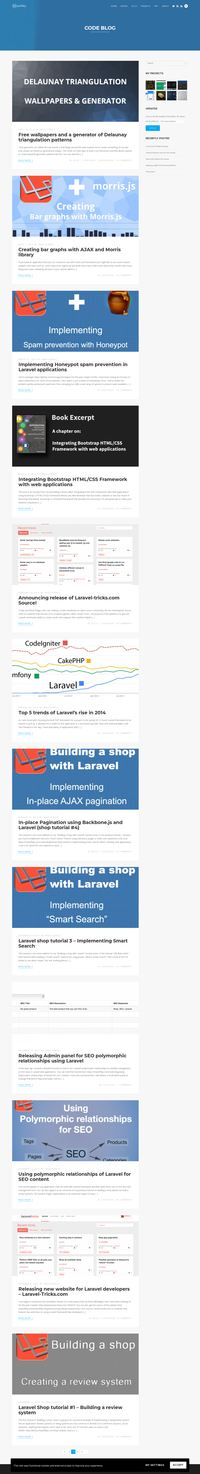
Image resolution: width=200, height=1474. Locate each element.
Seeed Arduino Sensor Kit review (160, 152)
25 (124, 508)
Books (124, 6)
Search (186, 6)
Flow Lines (150, 171)
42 (124, 966)
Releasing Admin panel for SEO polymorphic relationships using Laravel (72, 1058)
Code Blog (89, 160)
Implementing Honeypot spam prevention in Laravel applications (73, 367)
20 (124, 275)
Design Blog (106, 160)
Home (114, 6)
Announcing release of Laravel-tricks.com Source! (68, 600)
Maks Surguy (47, 129)
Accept (178, 1465)
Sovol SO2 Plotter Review (157, 146)
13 (124, 160)
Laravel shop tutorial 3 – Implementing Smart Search (73, 943)
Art (156, 6)
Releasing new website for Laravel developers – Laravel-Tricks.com (74, 1291)
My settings (155, 1465)
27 (124, 851)
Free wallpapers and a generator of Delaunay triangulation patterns (72, 137)
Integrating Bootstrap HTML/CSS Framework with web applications (72, 481)
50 (124, 623)
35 (124, 1200)
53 (124, 1436)
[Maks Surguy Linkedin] (181, 6)
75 (124, 733)
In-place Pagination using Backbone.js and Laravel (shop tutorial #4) (70, 824)
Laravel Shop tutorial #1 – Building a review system (70, 1410)
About (165, 6)
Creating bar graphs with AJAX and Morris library (69, 252)
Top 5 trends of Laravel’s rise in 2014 (62, 712)
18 (124, 390)
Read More (25, 160)
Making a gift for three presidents (161, 165)
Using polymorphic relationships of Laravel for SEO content (74, 1176)
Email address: (152, 121)
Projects (145, 6)
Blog (134, 6)
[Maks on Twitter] (173, 6)
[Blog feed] (177, 6)
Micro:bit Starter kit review (157, 159)
